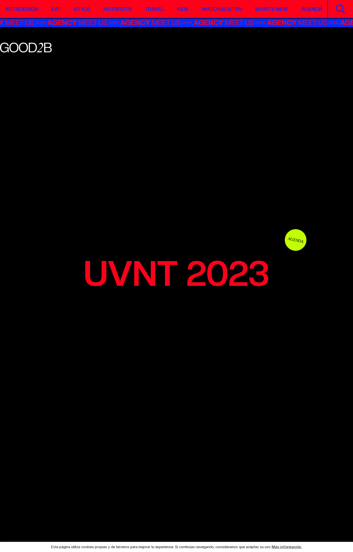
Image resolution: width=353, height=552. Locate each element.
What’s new (271, 9)
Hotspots (117, 9)
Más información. (287, 547)
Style (82, 9)
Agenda (311, 9)
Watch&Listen (222, 9)
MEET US (82, 22)
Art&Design (21, 9)
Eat (56, 9)
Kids (183, 9)
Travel (154, 9)
